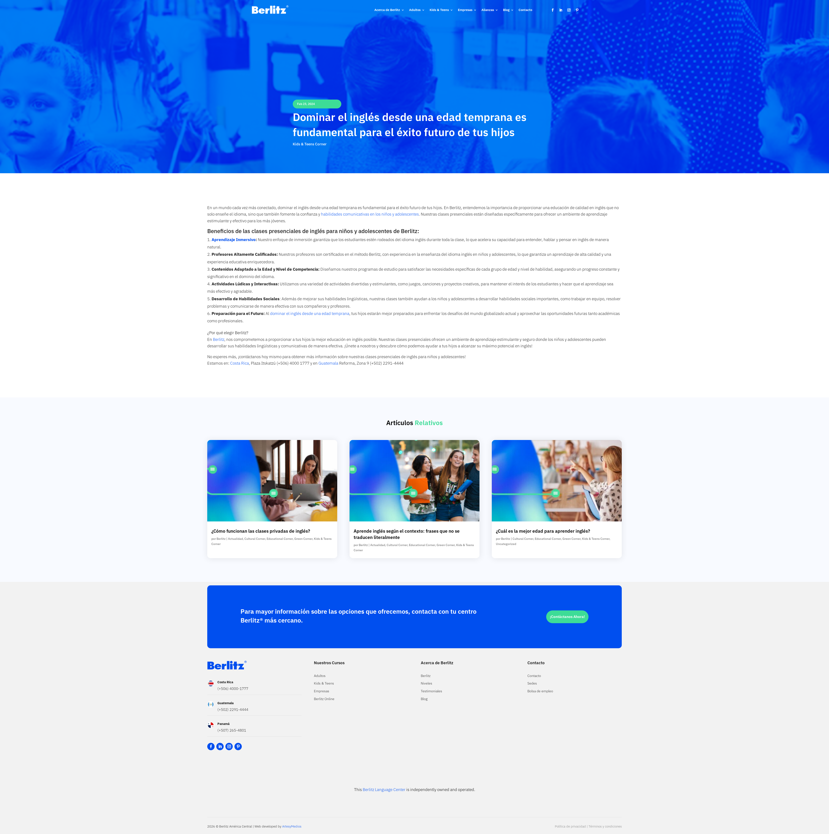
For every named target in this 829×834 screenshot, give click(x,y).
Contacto (525, 10)
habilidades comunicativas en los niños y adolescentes (369, 214)
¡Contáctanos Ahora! (567, 616)
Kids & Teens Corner (310, 144)
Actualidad (235, 539)
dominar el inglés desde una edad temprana (309, 313)
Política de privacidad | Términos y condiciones (588, 826)
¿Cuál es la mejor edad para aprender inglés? (543, 531)
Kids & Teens (439, 10)
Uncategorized (506, 544)
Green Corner (303, 539)
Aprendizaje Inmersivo (234, 239)
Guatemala (328, 363)
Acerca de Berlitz (387, 10)
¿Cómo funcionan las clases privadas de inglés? (260, 531)
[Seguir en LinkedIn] (560, 10)
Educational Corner (280, 539)
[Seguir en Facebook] (552, 10)
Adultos (415, 10)
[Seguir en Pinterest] (577, 10)
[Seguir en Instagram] (569, 10)
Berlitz (218, 339)
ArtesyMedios (291, 826)
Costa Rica (239, 363)
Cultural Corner (254, 539)
